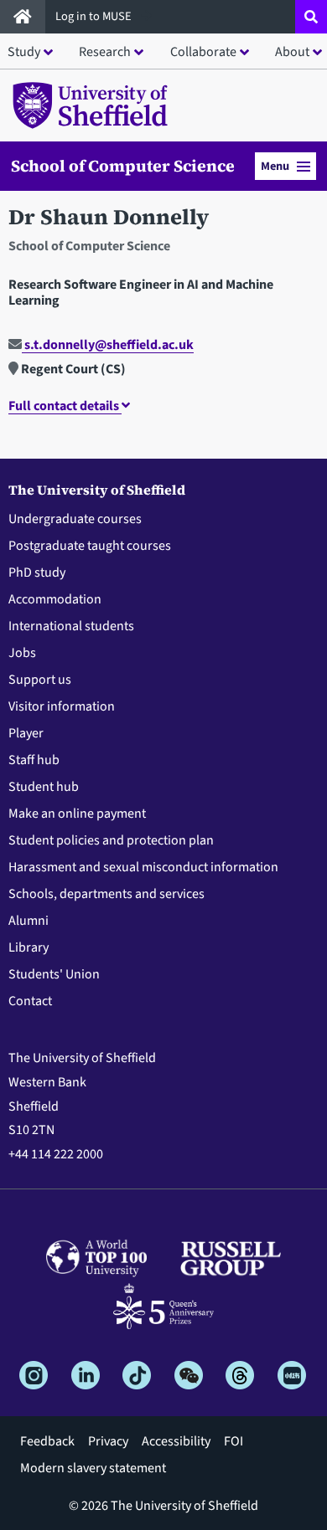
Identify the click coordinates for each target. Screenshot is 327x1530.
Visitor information (61, 706)
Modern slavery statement (93, 1468)
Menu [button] (275, 166)
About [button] (292, 52)
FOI (233, 1441)
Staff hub (34, 760)
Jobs (22, 653)
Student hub (43, 787)
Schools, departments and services (106, 894)
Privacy (108, 1441)
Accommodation (54, 599)
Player (26, 733)
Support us (39, 679)
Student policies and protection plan (111, 840)
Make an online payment (77, 813)
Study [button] (24, 52)
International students (71, 626)
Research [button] (105, 52)
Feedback (47, 1441)
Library (28, 947)
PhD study (36, 572)
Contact (30, 1001)
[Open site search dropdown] (311, 16)
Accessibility (176, 1441)
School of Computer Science (123, 167)
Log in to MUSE (94, 16)
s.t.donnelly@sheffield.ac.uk (108, 345)
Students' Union (54, 974)
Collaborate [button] (203, 52)
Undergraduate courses (75, 519)
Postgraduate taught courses (89, 546)
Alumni (28, 920)
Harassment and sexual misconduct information (143, 867)
